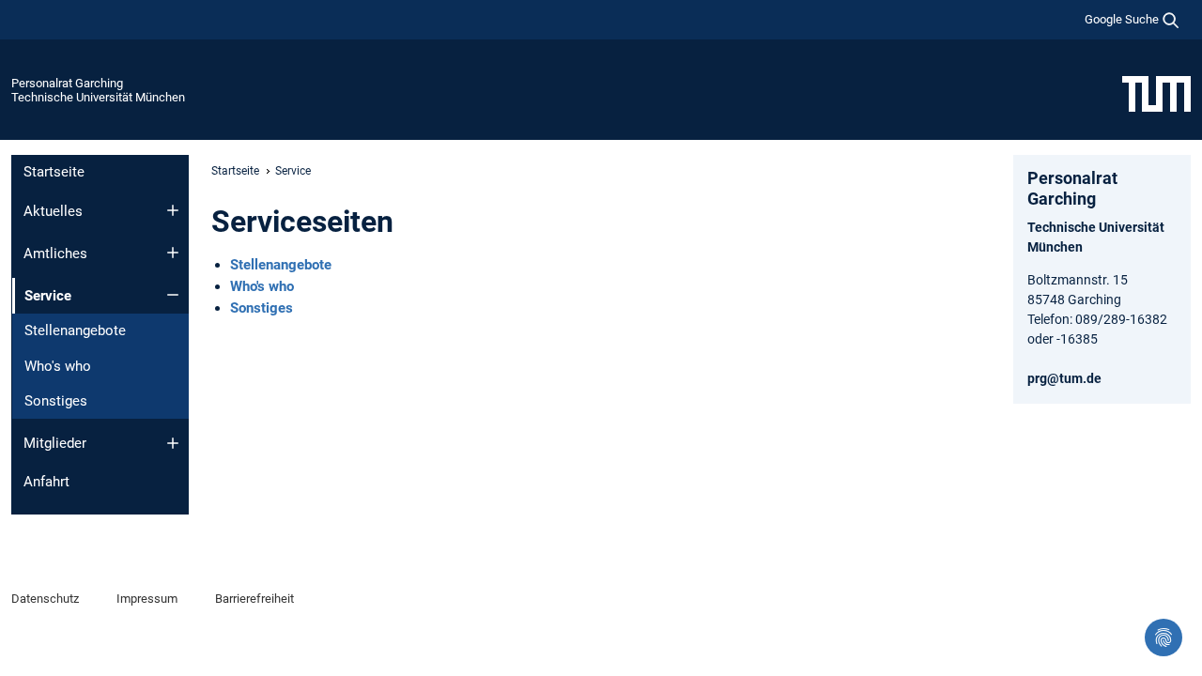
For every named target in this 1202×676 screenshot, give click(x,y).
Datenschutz (45, 599)
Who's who (57, 366)
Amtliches (55, 253)
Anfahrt (46, 481)
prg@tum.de (1064, 378)
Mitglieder (54, 443)
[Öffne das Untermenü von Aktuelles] (173, 210)
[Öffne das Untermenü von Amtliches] (173, 252)
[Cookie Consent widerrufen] (1163, 637)
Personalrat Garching (67, 83)
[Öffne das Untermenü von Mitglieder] (173, 443)
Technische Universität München (98, 97)
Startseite (54, 171)
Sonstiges (55, 400)
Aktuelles (53, 211)
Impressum (146, 599)
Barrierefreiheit (254, 599)
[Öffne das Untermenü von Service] (173, 295)
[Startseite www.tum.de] (1156, 92)
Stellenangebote (75, 330)
